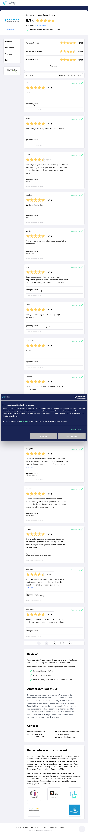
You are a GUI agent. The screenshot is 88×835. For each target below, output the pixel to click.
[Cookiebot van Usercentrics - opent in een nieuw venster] (76, 397)
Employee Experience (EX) (52, 769)
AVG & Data (35, 827)
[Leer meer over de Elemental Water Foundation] (74, 810)
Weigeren (43, 436)
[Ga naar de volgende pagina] (62, 643)
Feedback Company (45, 830)
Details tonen (76, 429)
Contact (44, 827)
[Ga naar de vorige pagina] (46, 643)
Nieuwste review (73, 75)
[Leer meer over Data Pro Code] (34, 794)
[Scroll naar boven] (82, 829)
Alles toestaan (71, 436)
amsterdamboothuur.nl (67, 737)
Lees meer (29, 467)
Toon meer (54, 66)
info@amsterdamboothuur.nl (69, 731)
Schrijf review (40, 25)
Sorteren (61, 75)
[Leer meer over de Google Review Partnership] (34, 810)
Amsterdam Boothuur (40, 15)
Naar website (12, 29)
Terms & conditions (57, 827)
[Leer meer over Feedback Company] (74, 794)
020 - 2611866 (63, 734)
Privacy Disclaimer (22, 827)
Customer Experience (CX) (61, 766)
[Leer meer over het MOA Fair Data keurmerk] (54, 794)
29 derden (24, 421)
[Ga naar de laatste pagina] (69, 643)
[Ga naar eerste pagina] (39, 643)
